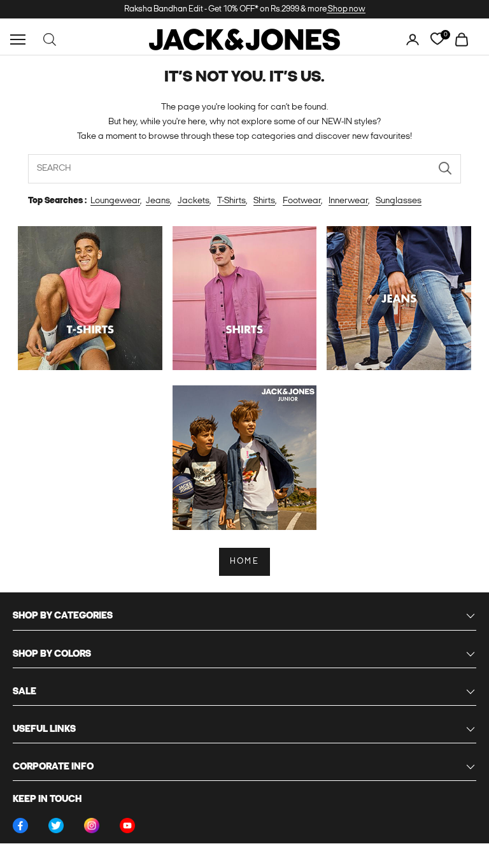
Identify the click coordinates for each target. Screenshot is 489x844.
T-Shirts (231, 201)
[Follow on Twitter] (56, 825)
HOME (244, 561)
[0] (437, 39)
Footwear (302, 201)
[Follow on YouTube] (127, 825)
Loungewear (115, 201)
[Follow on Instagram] (91, 825)
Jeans (158, 201)
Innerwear (348, 201)
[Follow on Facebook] (20, 825)
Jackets (193, 201)
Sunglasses (399, 201)
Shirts (264, 201)
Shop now (346, 9)
